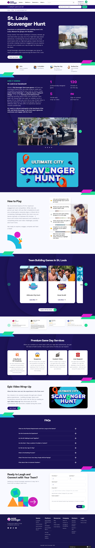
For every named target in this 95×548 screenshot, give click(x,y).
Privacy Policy (84, 520)
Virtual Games (39, 524)
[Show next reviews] (86, 325)
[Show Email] (87, 547)
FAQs (55, 522)
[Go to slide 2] (45, 147)
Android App (47, 534)
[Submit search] (74, 2)
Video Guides (57, 524)
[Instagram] (13, 528)
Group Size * (54, 487)
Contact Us (65, 522)
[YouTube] (16, 528)
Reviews (64, 528)
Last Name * (72, 475)
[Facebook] (8, 528)
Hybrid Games (39, 526)
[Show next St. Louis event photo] (80, 131)
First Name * (54, 475)
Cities (12, 10)
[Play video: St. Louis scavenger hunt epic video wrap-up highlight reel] (68, 397)
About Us (65, 520)
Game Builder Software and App (48, 522)
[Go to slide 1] (43, 147)
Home (8, 10)
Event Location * (55, 495)
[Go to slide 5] (51, 147)
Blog (55, 520)
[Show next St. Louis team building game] (86, 284)
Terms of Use (83, 522)
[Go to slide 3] (47, 147)
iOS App (46, 532)
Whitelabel (47, 525)
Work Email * (55, 481)
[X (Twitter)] (11, 528)
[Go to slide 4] (49, 147)
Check (84, 6)
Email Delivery (57, 526)
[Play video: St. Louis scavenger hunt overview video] (47, 170)
